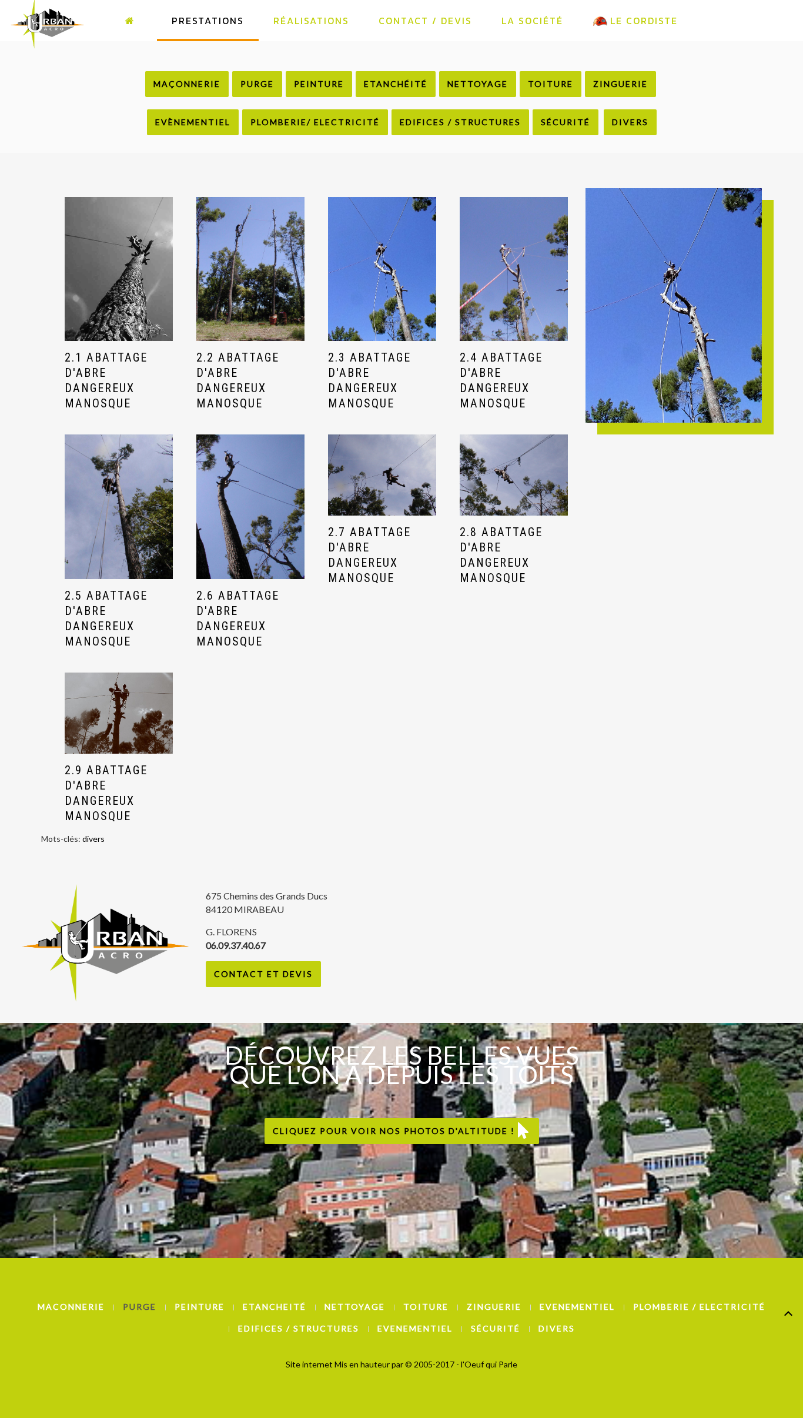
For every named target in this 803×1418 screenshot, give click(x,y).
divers (93, 839)
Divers (630, 122)
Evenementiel (577, 1307)
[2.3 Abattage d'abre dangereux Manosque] (382, 269)
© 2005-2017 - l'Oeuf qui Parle (461, 1364)
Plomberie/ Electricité (315, 122)
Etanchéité (395, 84)
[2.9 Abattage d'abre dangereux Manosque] (119, 713)
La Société (532, 21)
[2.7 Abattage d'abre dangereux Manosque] (382, 475)
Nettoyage (477, 84)
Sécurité (565, 122)
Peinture (319, 84)
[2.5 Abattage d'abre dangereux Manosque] (119, 506)
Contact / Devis (425, 21)
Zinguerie (620, 84)
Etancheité (274, 1307)
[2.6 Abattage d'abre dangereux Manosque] (250, 506)
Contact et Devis (263, 974)
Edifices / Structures (460, 122)
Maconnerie (71, 1307)
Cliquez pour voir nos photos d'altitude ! (395, 1131)
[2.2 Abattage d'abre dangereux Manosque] (250, 269)
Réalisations (311, 21)
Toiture (550, 84)
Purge (257, 84)
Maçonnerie (186, 84)
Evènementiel (192, 122)
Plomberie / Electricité (699, 1307)
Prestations (208, 21)
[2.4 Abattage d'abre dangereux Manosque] (514, 269)
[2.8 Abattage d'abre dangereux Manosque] (514, 475)
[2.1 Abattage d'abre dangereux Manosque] (119, 269)
